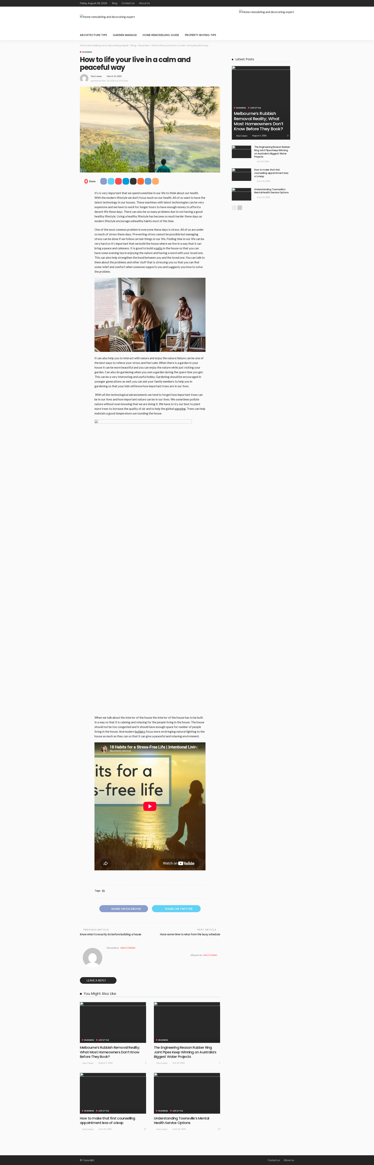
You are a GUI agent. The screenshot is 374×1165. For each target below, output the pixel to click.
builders (140, 731)
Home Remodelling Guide (161, 35)
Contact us (128, 3)
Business (87, 52)
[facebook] (276, 3)
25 (219, 1129)
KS (103, 890)
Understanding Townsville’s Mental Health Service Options (181, 1120)
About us (144, 3)
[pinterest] (286, 3)
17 (145, 1129)
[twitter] (281, 3)
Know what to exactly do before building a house (110, 934)
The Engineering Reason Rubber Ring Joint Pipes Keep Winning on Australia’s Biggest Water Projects (185, 1052)
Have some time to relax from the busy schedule (190, 934)
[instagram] (291, 3)
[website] (107, 955)
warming (180, 408)
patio (159, 248)
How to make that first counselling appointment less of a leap (107, 1120)
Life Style (104, 1040)
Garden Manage (125, 35)
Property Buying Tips (200, 35)
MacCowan (96, 76)
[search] (289, 35)
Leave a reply (97, 980)
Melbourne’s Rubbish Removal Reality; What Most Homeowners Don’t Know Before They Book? (110, 1052)
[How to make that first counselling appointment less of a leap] (113, 1093)
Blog (114, 3)
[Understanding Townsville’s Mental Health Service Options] (187, 1093)
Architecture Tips (93, 35)
